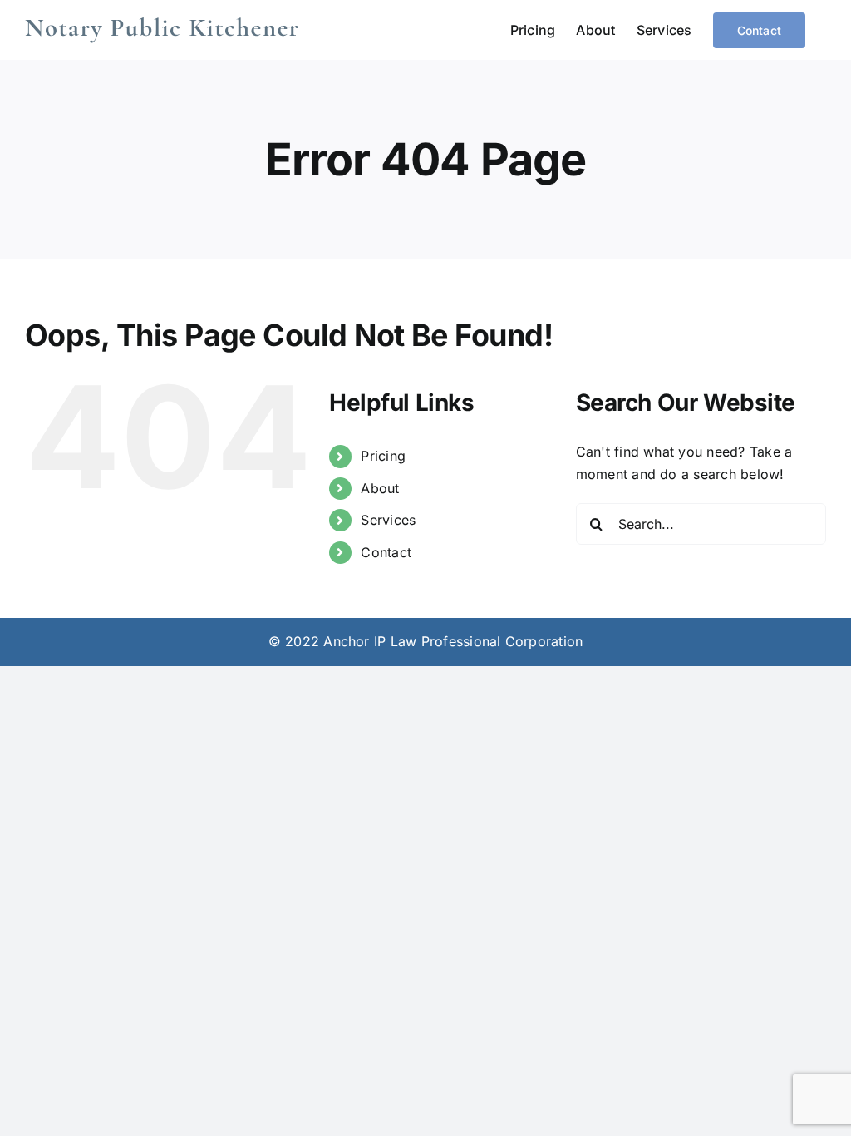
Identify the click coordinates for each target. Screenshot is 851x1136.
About (380, 488)
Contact (386, 552)
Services (388, 519)
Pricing (383, 455)
